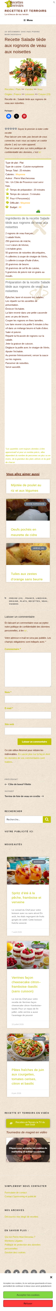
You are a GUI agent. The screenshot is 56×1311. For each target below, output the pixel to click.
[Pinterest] (25, 1273)
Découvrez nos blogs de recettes (21, 1216)
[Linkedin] (43, 1273)
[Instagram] (34, 1273)
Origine (8, 94)
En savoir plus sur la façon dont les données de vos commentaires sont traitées (27, 758)
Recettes (9, 89)
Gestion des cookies (15, 1252)
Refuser (28, 1303)
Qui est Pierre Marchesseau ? (20, 1237)
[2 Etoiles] (8, 128)
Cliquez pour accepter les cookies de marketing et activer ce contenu (28, 1150)
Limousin (29, 94)
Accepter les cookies (28, 1295)
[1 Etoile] (6, 128)
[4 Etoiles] (13, 128)
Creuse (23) (44, 94)
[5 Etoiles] (16, 128)
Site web (9, 724)
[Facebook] (8, 1273)
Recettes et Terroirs (26, 10)
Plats (18, 89)
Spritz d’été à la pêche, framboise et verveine (26, 897)
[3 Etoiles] (11, 128)
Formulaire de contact (16, 1192)
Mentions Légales (14, 1240)
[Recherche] (47, 819)
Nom (8, 692)
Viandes (29, 89)
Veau (39, 89)
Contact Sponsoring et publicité (20, 1196)
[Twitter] (16, 1273)
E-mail (9, 708)
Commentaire (13, 649)
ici (40, 152)
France (17, 94)
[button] (51, 1277)
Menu (30, 20)
